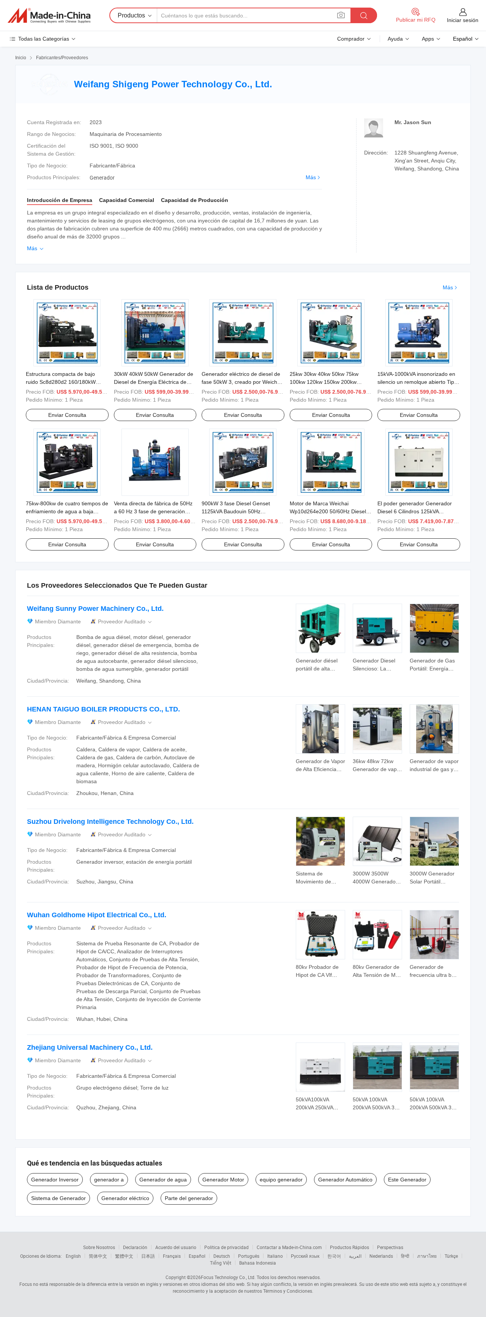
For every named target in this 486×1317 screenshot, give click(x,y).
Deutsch (221, 1256)
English (73, 1256)
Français (172, 1256)
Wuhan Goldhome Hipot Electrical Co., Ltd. (96, 915)
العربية (355, 1256)
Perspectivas (390, 1247)
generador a (109, 1180)
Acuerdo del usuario (175, 1247)
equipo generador (281, 1180)
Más (311, 177)
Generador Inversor (55, 1180)
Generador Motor (223, 1180)
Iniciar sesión (462, 20)
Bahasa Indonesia (257, 1263)
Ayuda (395, 39)
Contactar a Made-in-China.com (289, 1247)
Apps (428, 39)
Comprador (350, 39)
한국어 (334, 1256)
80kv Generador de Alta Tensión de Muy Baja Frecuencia (377, 975)
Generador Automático (345, 1180)
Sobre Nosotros (99, 1247)
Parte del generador (189, 1198)
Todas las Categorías (43, 39)
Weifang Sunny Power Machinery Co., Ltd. (95, 608)
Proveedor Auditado (125, 621)
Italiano (275, 1256)
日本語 (148, 1256)
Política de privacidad (226, 1247)
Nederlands (381, 1256)
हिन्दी (405, 1256)
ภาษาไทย (427, 1256)
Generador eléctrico (125, 1198)
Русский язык (305, 1256)
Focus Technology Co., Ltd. (228, 1277)
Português (248, 1256)
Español (197, 1256)
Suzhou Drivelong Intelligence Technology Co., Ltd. (110, 821)
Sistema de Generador (58, 1198)
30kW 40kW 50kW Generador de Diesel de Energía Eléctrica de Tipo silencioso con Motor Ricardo (154, 382)
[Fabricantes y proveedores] (49, 16)
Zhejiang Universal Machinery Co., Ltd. (90, 1047)
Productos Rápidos (349, 1247)
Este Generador (407, 1180)
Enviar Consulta (67, 415)
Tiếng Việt (220, 1263)
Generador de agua (163, 1180)
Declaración (135, 1247)
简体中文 (98, 1256)
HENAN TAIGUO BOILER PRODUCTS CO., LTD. (103, 709)
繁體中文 (124, 1256)
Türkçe (451, 1256)
